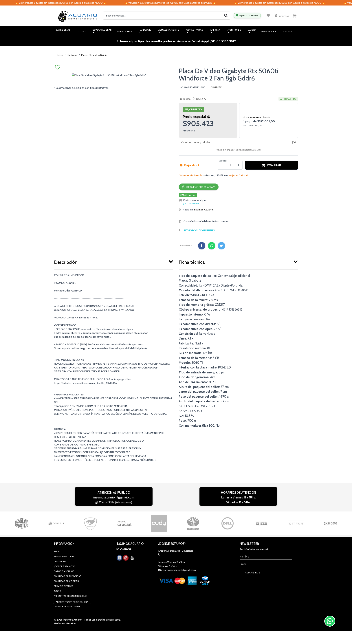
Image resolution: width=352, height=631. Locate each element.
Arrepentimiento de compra (72, 602)
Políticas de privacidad (68, 576)
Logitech (286, 31)
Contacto (60, 561)
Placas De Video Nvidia (94, 55)
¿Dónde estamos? (64, 566)
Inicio (60, 55)
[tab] (113, 261)
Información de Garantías (199, 230)
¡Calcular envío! (191, 203)
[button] (271, 165)
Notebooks (268, 31)
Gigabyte (216, 87)
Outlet (81, 31)
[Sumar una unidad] (238, 165)
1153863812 (115, 502)
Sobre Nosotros (64, 556)
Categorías (63, 29)
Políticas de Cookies (66, 581)
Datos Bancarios (64, 571)
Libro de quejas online (67, 606)
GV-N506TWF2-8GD (194, 87)
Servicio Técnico (64, 586)
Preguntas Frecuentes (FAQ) (70, 596)
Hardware (72, 55)
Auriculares (124, 31)
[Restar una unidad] (221, 165)
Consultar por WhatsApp (200, 187)
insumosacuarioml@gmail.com (113, 497)
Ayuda (57, 591)
